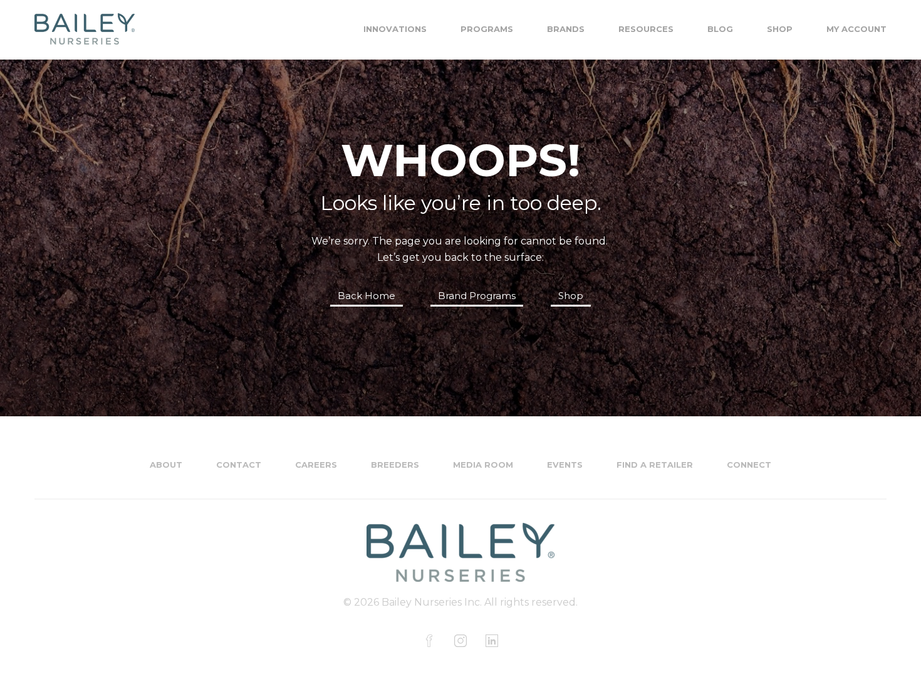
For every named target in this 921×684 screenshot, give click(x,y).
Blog (720, 29)
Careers (316, 465)
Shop (780, 29)
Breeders (395, 465)
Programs (486, 29)
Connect (749, 465)
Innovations (395, 29)
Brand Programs (477, 296)
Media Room (483, 465)
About (166, 465)
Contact (238, 465)
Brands (566, 29)
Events (565, 465)
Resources (646, 29)
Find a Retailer (655, 465)
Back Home (366, 296)
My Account (856, 29)
